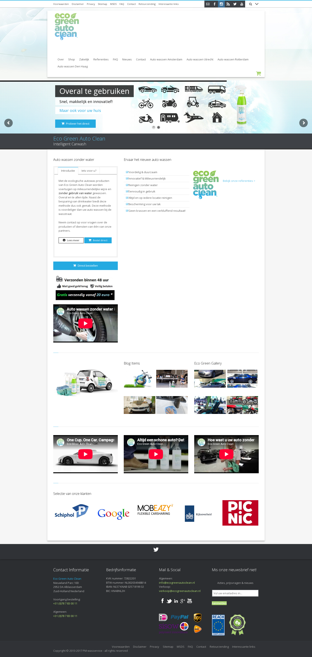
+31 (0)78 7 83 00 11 (65, 603)
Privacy (91, 4)
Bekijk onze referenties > (239, 181)
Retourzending (147, 4)
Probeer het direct (77, 123)
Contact (131, 4)
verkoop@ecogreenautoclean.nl (180, 591)
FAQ (121, 4)
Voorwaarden (61, 4)
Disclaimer (78, 4)
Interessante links (168, 4)
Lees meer (73, 240)
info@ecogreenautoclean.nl (177, 583)
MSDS (113, 4)
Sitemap (102, 4)
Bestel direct (100, 240)
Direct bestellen (88, 265)
